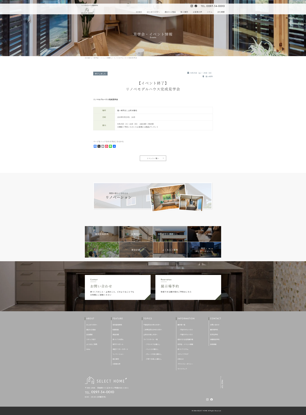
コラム (210, 12)
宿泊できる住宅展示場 (185, 339)
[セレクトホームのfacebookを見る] (196, 6)
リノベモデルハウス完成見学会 (105, 99)
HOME (139, 12)
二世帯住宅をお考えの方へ (152, 329)
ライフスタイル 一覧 (150, 339)
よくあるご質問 (91, 344)
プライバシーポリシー (185, 364)
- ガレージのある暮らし (153, 354)
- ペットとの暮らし (152, 349)
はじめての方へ (153, 12)
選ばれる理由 (170, 12)
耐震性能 (116, 329)
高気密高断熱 (117, 325)
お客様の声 (197, 12)
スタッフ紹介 (91, 339)
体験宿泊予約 (214, 339)
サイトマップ (182, 369)
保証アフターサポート (120, 349)
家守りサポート (118, 344)
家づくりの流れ (118, 339)
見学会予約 (214, 334)
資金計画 (116, 334)
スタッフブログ (183, 354)
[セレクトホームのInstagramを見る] (192, 6)
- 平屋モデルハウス (186, 334)
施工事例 (184, 12)
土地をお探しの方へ (150, 334)
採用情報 (213, 344)
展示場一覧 (181, 325)
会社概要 (221, 12)
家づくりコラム (183, 349)
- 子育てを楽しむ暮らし (153, 359)
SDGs (88, 349)
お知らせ (181, 359)
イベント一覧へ (153, 158)
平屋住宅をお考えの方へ (152, 325)
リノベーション (118, 354)
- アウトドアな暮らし (152, 344)
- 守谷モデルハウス (186, 329)
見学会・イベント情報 (185, 344)
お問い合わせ (214, 325)
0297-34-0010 (215, 6)
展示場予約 (214, 329)
